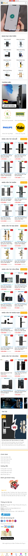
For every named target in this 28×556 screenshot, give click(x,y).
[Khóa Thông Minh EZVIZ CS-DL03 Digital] (7, 384)
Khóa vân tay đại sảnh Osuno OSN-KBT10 (6, 262)
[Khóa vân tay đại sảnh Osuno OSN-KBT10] (7, 254)
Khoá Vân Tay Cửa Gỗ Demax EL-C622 (20, 156)
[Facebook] (2, 521)
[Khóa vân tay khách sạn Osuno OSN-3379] (21, 340)
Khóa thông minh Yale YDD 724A (6, 373)
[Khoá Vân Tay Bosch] (14, 96)
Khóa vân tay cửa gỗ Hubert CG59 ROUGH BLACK (6, 175)
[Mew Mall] (12, 403)
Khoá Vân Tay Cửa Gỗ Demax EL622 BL (6, 156)
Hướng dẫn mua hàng (6, 468)
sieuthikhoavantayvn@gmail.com (12, 508)
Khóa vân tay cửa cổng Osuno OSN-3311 (21, 305)
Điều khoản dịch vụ (5, 474)
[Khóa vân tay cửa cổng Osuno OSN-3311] (21, 297)
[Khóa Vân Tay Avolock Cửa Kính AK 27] (21, 384)
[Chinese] (14, 0)
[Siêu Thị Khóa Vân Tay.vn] (4, 2)
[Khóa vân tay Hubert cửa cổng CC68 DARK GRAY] (7, 278)
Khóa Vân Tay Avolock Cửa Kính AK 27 (20, 392)
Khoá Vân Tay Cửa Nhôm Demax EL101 (6, 218)
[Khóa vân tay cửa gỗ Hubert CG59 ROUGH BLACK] (7, 167)
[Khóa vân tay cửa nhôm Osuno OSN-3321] (21, 210)
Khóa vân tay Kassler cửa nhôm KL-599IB (6, 199)
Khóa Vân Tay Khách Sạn (11, 312)
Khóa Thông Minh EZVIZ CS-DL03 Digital (7, 392)
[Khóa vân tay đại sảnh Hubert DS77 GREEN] (21, 235)
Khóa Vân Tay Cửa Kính (10, 356)
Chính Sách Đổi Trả (5, 461)
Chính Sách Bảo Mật (6, 457)
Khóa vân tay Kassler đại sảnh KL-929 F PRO (6, 243)
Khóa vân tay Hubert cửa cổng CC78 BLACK (6, 305)
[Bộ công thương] (5, 514)
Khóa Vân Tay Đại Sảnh (10, 226)
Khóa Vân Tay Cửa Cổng (10, 269)
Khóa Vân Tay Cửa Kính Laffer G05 (21, 373)
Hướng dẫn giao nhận (6, 472)
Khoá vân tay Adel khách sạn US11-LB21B (20, 330)
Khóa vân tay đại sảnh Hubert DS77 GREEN (20, 243)
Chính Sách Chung (5, 462)
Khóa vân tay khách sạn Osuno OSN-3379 (21, 348)
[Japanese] (18, 0)
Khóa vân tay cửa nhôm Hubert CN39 (21, 199)
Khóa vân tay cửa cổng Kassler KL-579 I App (21, 286)
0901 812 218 (8, 509)
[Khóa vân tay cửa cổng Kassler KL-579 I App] (21, 278)
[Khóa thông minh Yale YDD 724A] (7, 365)
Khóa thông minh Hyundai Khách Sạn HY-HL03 (7, 330)
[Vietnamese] (10, 0)
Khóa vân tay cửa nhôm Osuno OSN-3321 (21, 218)
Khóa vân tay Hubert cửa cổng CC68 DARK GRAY (6, 286)
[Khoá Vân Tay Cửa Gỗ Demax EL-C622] (21, 148)
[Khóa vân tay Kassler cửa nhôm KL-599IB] (7, 192)
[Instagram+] (7, 521)
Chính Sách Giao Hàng (6, 459)
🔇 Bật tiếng (23, 30)
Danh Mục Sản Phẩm (9, 36)
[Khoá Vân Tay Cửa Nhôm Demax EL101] (7, 210)
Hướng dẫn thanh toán (6, 470)
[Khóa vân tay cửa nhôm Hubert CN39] (21, 192)
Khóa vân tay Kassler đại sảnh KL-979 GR (20, 262)
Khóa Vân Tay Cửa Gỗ (9, 139)
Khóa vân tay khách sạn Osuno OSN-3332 (7, 348)
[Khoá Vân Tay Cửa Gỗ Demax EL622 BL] (7, 148)
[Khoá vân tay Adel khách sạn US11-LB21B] (21, 322)
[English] (12, 0)
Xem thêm (23, 139)
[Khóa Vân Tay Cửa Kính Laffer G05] (21, 365)
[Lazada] (15, 521)
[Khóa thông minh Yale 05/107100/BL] (21, 167)
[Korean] (16, 0)
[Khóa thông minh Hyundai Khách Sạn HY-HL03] (7, 322)
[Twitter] (4, 521)
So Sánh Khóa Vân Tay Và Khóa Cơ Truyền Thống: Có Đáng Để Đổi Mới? (13, 440)
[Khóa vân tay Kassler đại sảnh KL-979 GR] (21, 254)
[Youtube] (10, 521)
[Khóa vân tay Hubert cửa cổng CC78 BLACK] (7, 297)
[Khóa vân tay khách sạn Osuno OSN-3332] (7, 340)
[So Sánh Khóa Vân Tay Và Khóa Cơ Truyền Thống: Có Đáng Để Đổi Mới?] (14, 427)
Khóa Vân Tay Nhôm (9, 182)
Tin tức (4, 411)
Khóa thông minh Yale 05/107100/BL (20, 175)
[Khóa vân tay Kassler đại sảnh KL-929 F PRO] (7, 235)
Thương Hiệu (6, 82)
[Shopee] (13, 521)
